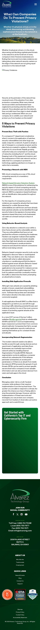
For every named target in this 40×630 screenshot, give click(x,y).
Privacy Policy (20, 612)
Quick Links (20, 571)
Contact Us (20, 581)
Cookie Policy (20, 615)
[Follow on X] (17, 514)
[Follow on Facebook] (13, 514)
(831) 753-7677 (22, 526)
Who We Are (20, 559)
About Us (20, 555)
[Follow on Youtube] (26, 514)
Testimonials (20, 562)
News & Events (20, 575)
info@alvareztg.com (23, 531)
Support (20, 583)
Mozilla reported (15, 319)
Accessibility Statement (20, 617)
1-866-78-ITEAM (24, 523)
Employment (20, 565)
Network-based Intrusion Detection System (18, 183)
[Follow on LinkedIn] (22, 514)
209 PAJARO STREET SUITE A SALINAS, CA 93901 (20, 542)
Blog (20, 578)
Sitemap (20, 609)
